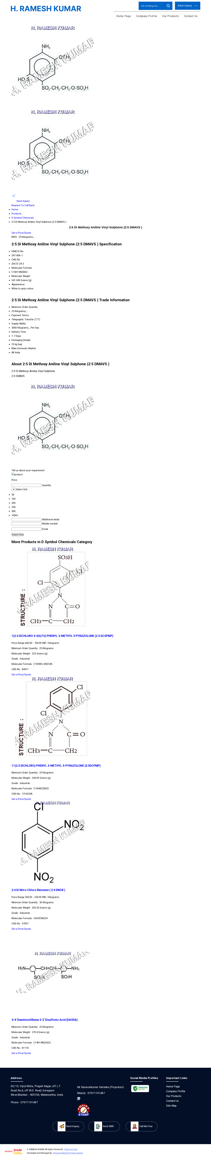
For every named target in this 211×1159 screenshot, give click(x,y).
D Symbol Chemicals (23, 217)
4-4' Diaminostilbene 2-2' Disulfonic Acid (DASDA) (45, 1019)
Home (15, 209)
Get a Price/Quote (21, 232)
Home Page (123, 16)
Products (16, 213)
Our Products (170, 16)
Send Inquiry (185, 5)
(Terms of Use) (70, 1149)
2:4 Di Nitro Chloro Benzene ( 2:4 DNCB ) (38, 890)
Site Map (171, 1105)
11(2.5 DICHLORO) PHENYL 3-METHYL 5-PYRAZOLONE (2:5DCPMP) (56, 765)
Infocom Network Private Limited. (68, 1153)
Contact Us (191, 16)
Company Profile (146, 16)
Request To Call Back (23, 205)
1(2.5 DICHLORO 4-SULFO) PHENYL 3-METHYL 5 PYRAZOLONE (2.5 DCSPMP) (62, 636)
